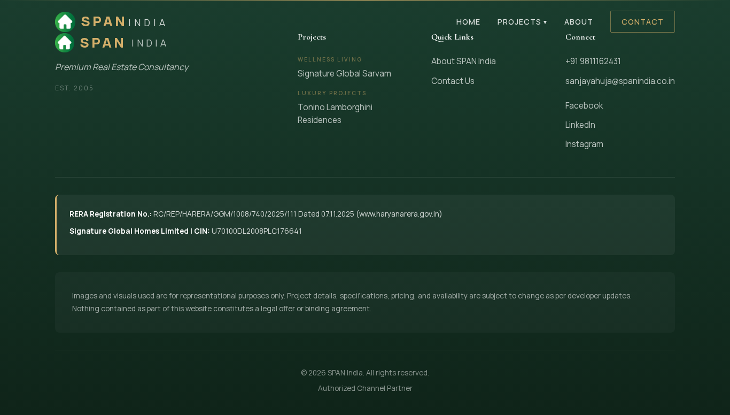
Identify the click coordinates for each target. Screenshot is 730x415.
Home (468, 22)
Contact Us (453, 81)
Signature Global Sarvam (344, 73)
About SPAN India (463, 61)
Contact (643, 22)
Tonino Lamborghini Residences (335, 114)
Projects (522, 22)
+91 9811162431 (593, 61)
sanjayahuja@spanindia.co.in (620, 81)
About (578, 22)
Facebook (584, 105)
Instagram (584, 144)
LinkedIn (580, 124)
